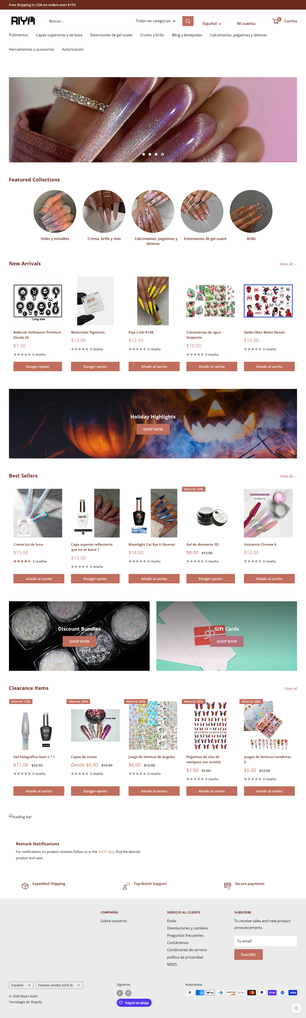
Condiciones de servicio (187, 949)
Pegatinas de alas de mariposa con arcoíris (203, 759)
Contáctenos (178, 942)
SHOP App (106, 851)
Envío (171, 920)
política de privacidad (185, 957)
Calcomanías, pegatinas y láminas (238, 35)
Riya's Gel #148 (141, 332)
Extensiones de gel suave (111, 35)
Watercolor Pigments (88, 332)
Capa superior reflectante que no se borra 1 (92, 547)
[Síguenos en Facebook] (120, 993)
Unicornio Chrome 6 (260, 544)
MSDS (172, 964)
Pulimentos (18, 35)
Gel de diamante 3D (202, 544)
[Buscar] (188, 21)
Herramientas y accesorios (31, 49)
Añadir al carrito (154, 366)
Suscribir (248, 954)
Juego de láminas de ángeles (152, 756)
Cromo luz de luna (28, 544)
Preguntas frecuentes (185, 935)
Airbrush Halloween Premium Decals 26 (37, 335)
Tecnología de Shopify (25, 1002)
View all (291, 688)
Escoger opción (38, 366)
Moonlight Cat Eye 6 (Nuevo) (152, 544)
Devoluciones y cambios (187, 928)
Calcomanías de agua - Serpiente (204, 335)
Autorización (73, 49)
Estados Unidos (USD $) (55, 985)
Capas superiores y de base (59, 35)
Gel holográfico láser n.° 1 (34, 756)
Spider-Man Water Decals (264, 332)
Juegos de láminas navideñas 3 (267, 759)
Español (17, 985)
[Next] (297, 324)
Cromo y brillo (152, 35)
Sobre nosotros (114, 920)
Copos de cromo (84, 756)
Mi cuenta (246, 23)
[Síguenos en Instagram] (128, 993)
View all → (289, 264)
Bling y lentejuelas (187, 35)
